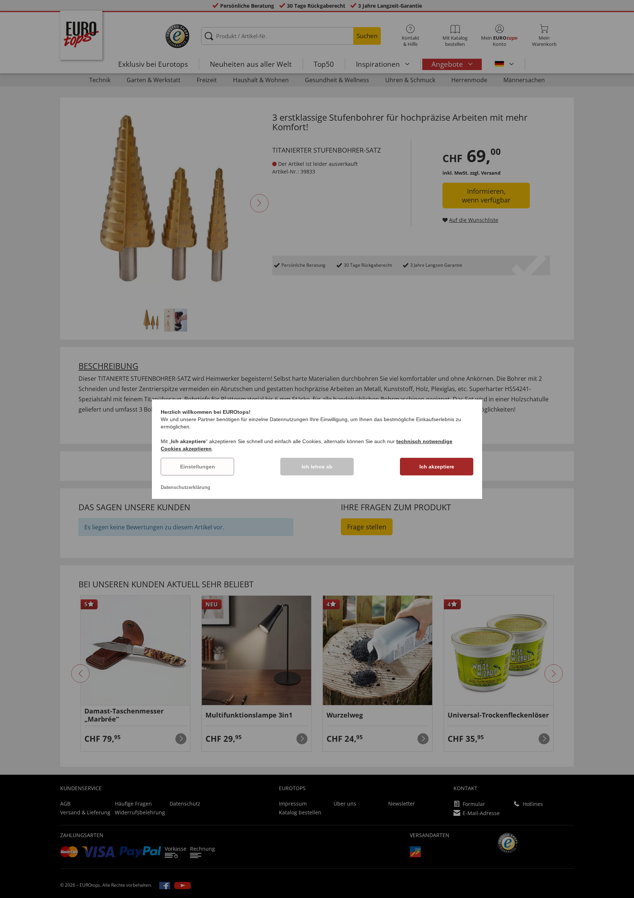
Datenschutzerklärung (185, 487)
